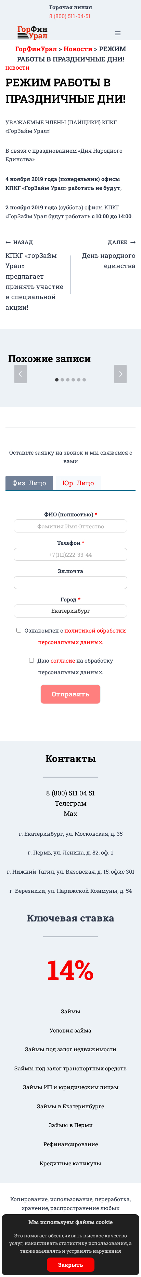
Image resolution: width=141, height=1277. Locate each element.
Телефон (70, 542)
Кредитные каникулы (70, 1163)
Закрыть (70, 1264)
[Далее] (120, 374)
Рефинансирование (70, 1144)
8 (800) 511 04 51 (70, 793)
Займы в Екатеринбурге (70, 1106)
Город (70, 599)
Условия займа (70, 1030)
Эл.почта (70, 571)
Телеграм (71, 803)
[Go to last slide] (20, 374)
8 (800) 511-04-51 (70, 15)
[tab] (57, 379)
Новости (17, 68)
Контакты (71, 758)
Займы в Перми (71, 1124)
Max (70, 813)
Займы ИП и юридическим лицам (70, 1087)
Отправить (70, 694)
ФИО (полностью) (70, 514)
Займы (70, 1011)
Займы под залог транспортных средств (70, 1068)
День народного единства (109, 254)
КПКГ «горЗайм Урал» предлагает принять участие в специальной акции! (34, 275)
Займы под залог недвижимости (70, 1049)
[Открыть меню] (117, 33)
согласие (63, 660)
